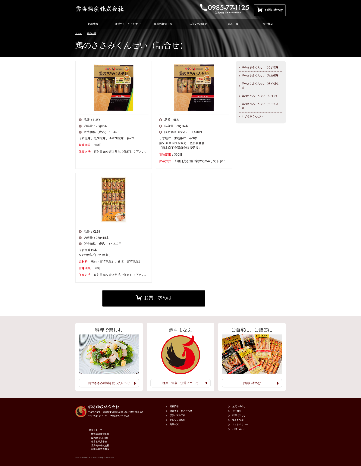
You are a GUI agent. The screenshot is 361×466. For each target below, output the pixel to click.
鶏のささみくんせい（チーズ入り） (260, 106)
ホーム (78, 33)
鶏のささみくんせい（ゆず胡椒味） (260, 85)
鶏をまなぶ (237, 420)
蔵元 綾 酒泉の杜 (99, 437)
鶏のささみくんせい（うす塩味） (261, 67)
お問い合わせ (239, 429)
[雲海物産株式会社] (99, 10)
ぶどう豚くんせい (252, 116)
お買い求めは (158, 297)
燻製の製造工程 (163, 23)
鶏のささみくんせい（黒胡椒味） (261, 75)
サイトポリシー (240, 424)
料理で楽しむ (239, 415)
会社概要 (268, 23)
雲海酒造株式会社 (100, 434)
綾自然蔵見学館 (99, 441)
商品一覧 (233, 23)
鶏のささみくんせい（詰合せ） (260, 95)
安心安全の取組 (198, 23)
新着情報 (93, 23)
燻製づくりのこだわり (128, 23)
